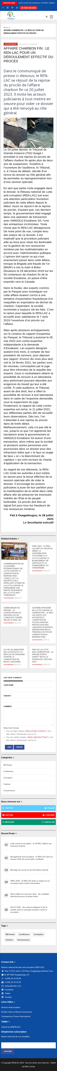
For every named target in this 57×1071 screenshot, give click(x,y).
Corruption (8, 778)
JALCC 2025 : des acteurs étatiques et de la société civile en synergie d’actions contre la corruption (28, 909)
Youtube (8, 997)
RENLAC (15, 1063)
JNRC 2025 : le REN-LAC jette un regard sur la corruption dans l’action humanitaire (30, 882)
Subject (7, 696)
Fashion (7, 784)
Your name (8, 685)
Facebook (8, 990)
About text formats (11, 728)
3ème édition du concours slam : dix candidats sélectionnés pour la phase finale (29, 895)
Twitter (7, 993)
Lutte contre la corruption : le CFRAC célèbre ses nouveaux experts (30, 844)
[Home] (12, 15)
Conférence (8, 771)
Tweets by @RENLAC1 (11, 1027)
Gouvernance (10, 44)
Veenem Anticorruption (10, 1007)
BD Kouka (8, 765)
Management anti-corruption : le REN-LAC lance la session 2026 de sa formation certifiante (31, 858)
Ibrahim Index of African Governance (16, 1012)
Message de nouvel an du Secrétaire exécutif (29, 870)
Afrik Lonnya (30, 1066)
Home (6, 28)
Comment (8, 706)
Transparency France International (15, 1016)
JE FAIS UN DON (28, 8)
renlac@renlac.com (12, 986)
